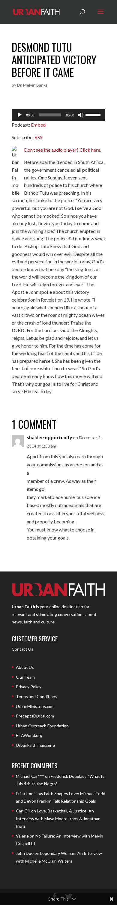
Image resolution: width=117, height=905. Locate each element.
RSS (38, 137)
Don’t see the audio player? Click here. (62, 150)
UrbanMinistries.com (35, 706)
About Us (25, 667)
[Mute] (81, 115)
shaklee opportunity (49, 437)
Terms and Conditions (36, 696)
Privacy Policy (28, 686)
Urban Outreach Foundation (42, 725)
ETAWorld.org (29, 735)
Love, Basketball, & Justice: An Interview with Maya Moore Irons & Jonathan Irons (58, 818)
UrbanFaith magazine (35, 745)
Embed (38, 124)
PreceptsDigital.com (35, 715)
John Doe (25, 853)
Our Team (25, 677)
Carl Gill (23, 810)
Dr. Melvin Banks (32, 84)
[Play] (19, 115)
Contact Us (22, 649)
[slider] (94, 114)
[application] (58, 115)
